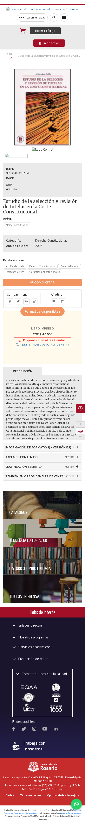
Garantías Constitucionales (44, 271)
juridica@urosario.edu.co (71, 813)
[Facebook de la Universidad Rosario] (13, 729)
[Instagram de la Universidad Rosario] (34, 729)
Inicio (9, 53)
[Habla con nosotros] (76, 804)
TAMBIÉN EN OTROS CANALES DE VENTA (34, 476)
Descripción (22, 371)
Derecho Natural (69, 266)
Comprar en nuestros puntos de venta (42, 344)
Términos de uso (30, 795)
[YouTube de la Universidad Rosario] (44, 729)
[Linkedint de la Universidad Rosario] (56, 729)
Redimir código (45, 30)
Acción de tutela (15, 266)
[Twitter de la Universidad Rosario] (23, 729)
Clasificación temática (23, 466)
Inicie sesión (50, 43)
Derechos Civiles (15, 271)
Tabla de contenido (21, 457)
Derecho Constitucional (42, 266)
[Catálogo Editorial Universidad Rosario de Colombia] (42, 9)
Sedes (10, 795)
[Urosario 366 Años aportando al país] (56, 708)
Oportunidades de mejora (63, 795)
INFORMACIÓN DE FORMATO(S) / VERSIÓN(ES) (38, 447)
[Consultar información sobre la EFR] (29, 697)
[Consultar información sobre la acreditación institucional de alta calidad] (56, 687)
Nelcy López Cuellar (17, 225)
